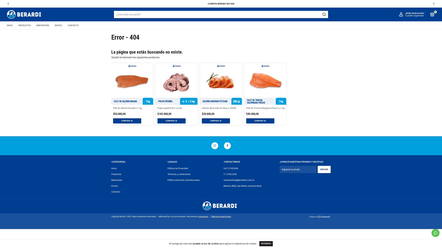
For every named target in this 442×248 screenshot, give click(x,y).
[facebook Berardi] (227, 145)
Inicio (10, 25)
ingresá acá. (204, 217)
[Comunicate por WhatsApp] (435, 233)
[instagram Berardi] (214, 145)
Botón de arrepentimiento (221, 217)
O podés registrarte (414, 15)
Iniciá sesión (417, 13)
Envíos (58, 25)
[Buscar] (324, 14)
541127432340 (231, 168)
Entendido (266, 244)
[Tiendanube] (320, 217)
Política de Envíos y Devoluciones (183, 180)
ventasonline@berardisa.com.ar (239, 180)
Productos (24, 25)
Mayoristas (42, 25)
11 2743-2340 (230, 174)
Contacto (73, 25)
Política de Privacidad (177, 168)
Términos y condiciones (178, 174)
